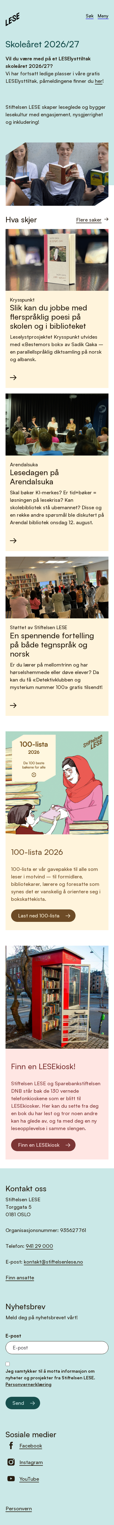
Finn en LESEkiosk (38, 1145)
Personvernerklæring (28, 1384)
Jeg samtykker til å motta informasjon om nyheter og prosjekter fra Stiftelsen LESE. (50, 1377)
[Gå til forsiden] (12, 18)
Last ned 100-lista (38, 915)
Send (18, 1403)
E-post (13, 1336)
